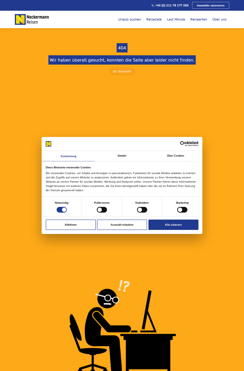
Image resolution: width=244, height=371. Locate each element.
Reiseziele (154, 19)
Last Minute (176, 19)
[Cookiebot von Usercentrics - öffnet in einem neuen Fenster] (182, 143)
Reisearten (198, 19)
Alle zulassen (173, 224)
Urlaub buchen (129, 19)
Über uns (219, 19)
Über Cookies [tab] (175, 155)
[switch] (102, 210)
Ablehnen (71, 224)
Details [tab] (122, 155)
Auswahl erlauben (122, 224)
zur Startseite (122, 71)
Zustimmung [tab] (68, 156)
